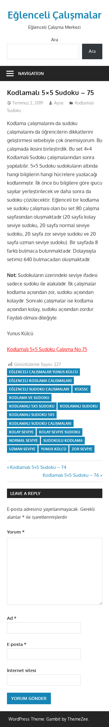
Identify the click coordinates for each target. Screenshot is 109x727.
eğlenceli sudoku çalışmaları (39, 389)
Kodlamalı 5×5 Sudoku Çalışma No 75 (47, 349)
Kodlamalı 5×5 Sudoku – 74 (38, 467)
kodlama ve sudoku (29, 397)
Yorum (16, 532)
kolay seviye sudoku (59, 432)
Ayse (59, 102)
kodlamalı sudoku (79, 406)
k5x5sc (81, 389)
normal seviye (23, 440)
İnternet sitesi (21, 670)
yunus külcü (53, 449)
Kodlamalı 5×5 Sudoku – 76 (71, 475)
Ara (54, 40)
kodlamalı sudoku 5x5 (31, 414)
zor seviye (82, 449)
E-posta (16, 644)
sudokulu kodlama (63, 440)
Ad (11, 618)
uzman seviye (22, 449)
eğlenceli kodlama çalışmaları (40, 380)
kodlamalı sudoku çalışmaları (40, 423)
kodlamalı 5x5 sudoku (31, 406)
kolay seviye (21, 432)
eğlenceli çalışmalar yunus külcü (43, 372)
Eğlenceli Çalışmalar (54, 15)
